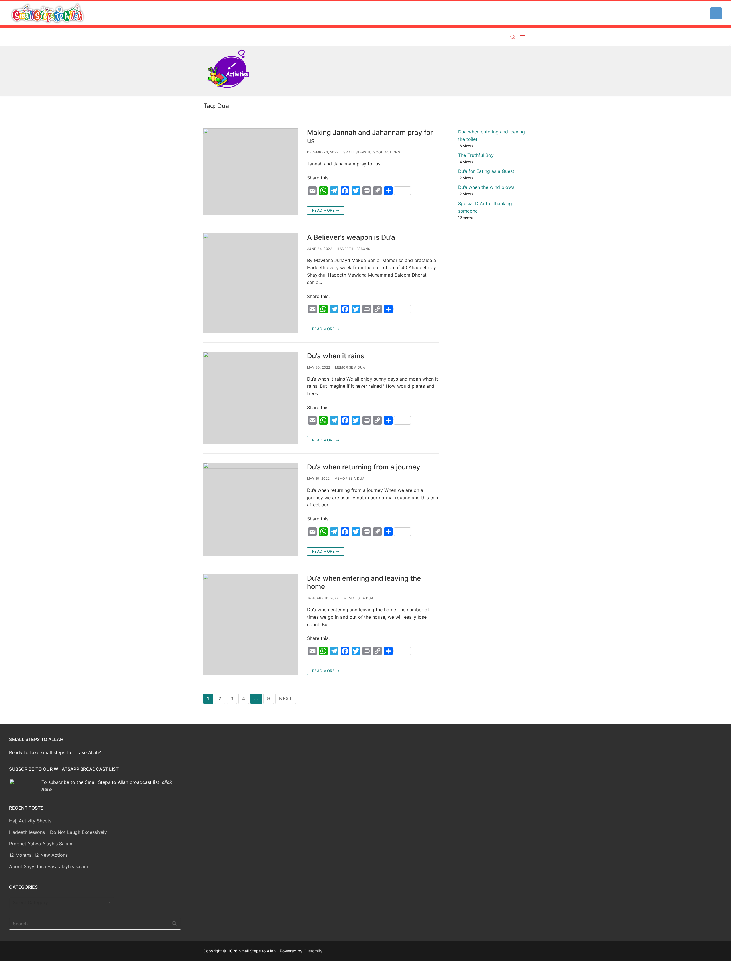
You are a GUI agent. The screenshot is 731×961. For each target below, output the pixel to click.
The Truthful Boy (476, 155)
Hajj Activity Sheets (30, 821)
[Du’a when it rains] (250, 398)
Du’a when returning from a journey (363, 467)
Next (285, 698)
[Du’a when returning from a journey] (250, 509)
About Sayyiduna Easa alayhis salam (48, 866)
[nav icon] (524, 37)
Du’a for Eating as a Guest (486, 171)
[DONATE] (716, 13)
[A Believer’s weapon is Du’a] (250, 283)
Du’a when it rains (335, 356)
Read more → (326, 210)
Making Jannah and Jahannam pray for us (370, 136)
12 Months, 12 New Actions (38, 855)
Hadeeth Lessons (353, 249)
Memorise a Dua (350, 367)
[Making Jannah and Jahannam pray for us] (250, 171)
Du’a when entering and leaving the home (364, 582)
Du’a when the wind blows (486, 187)
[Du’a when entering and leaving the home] (250, 624)
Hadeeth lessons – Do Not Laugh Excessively (58, 832)
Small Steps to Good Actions (371, 152)
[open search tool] (512, 37)
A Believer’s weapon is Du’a (351, 237)
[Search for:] (95, 924)
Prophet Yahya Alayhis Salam (40, 843)
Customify (313, 950)
